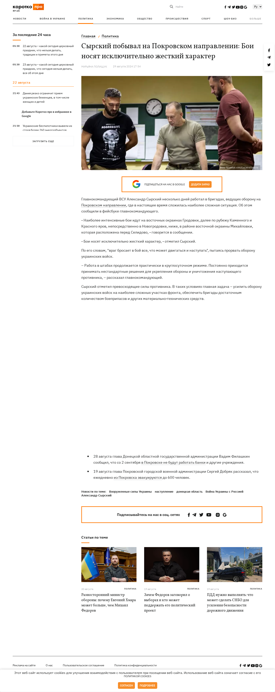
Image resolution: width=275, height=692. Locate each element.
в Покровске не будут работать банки (173, 462)
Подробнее (147, 685)
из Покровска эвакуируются (138, 477)
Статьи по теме (94, 537)
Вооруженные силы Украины (130, 491)
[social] (225, 7)
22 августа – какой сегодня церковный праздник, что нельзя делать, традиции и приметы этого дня (48, 50)
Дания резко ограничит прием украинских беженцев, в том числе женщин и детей (46, 97)
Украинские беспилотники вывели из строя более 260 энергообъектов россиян (47, 130)
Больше (255, 18)
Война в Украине (52, 18)
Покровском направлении (103, 205)
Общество (144, 18)
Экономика (115, 18)
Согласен (126, 685)
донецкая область (189, 491)
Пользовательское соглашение (83, 665)
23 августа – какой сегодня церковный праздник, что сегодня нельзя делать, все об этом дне (48, 69)
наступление (164, 491)
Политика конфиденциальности (135, 665)
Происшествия (177, 18)
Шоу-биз (230, 18)
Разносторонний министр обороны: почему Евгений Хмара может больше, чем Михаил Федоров (108, 603)
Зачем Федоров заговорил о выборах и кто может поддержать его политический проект (169, 603)
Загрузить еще (43, 141)
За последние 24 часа (32, 34)
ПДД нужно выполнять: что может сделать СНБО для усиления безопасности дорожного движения (230, 603)
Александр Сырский (96, 495)
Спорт (206, 18)
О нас (49, 665)
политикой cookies (137, 676)
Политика (85, 18)
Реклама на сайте (24, 665)
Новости (19, 18)
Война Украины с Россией (224, 491)
